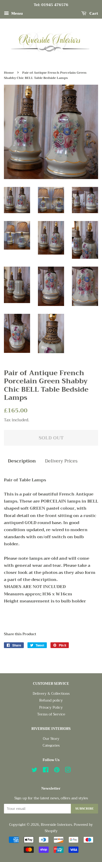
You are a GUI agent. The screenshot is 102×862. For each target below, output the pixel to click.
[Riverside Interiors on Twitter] (34, 771)
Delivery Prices (61, 461)
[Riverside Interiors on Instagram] (68, 771)
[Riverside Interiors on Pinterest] (57, 771)
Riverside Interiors (56, 825)
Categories (51, 745)
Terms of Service (51, 714)
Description (22, 461)
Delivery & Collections (51, 694)
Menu (16, 13)
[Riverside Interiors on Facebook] (46, 771)
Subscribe (84, 808)
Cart (93, 13)
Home (9, 72)
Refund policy (51, 700)
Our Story (51, 739)
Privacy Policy (51, 707)
